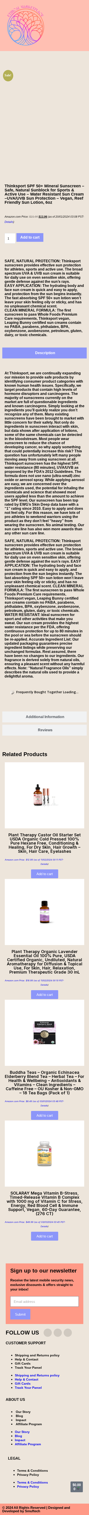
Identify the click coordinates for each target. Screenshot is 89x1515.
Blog (19, 1416)
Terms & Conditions (32, 1470)
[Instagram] (48, 1333)
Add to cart (29, 237)
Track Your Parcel (28, 1367)
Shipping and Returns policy (37, 1355)
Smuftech (32, 1511)
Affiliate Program (29, 1424)
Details (9, 222)
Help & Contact (26, 1359)
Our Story (23, 1412)
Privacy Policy (28, 1474)
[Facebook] (58, 1333)
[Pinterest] (68, 1333)
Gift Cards (23, 1363)
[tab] (44, 353)
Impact (21, 1420)
